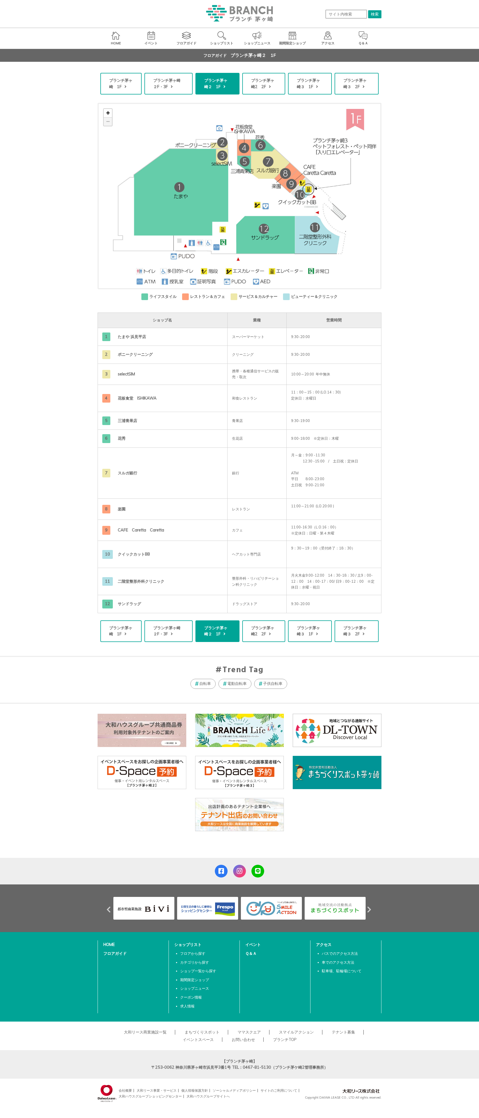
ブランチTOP (285, 1039)
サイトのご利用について (279, 1090)
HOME (109, 944)
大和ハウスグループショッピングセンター (150, 1096)
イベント (253, 944)
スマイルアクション (296, 1032)
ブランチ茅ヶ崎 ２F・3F (168, 83)
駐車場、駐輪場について (341, 971)
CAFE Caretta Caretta (141, 530)
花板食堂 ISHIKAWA (137, 398)
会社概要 (125, 1090)
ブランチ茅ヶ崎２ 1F (216, 83)
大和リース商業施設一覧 (145, 1032)
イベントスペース (198, 1039)
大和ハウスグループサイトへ (208, 1096)
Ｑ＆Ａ (251, 953)
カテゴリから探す (194, 962)
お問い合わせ (243, 1039)
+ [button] (108, 112)
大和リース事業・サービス (157, 1090)
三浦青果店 (127, 420)
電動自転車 (237, 683)
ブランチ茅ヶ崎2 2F (262, 83)
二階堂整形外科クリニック (141, 581)
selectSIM (126, 374)
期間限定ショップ (194, 980)
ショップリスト (188, 944)
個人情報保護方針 (194, 1090)
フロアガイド (115, 953)
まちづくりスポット (202, 1032)
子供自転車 (272, 683)
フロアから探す (192, 953)
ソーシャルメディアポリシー (234, 1090)
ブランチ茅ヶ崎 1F (121, 83)
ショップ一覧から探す (198, 971)
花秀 (122, 438)
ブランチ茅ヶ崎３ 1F (308, 83)
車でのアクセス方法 (338, 962)
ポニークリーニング (135, 354)
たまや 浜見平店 (132, 336)
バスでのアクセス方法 (340, 953)
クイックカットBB (134, 554)
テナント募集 (343, 1032)
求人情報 (187, 1006)
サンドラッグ (129, 603)
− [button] (108, 121)
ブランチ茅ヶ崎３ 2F (355, 83)
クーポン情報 (191, 997)
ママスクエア (249, 1032)
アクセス (324, 944)
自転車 (205, 683)
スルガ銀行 (127, 472)
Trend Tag (243, 670)
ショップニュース (194, 988)
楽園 (122, 508)
